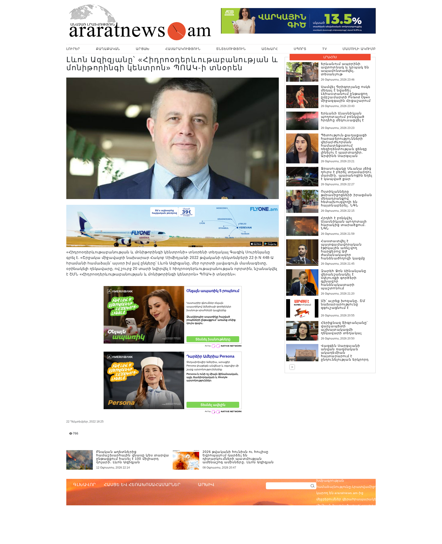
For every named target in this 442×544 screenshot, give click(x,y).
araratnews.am (368, 474)
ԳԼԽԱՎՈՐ (84, 484)
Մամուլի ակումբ (359, 49)
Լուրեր (73, 49)
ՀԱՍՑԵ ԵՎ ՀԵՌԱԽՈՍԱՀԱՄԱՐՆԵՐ (142, 484)
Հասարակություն (183, 49)
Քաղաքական (108, 49)
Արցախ (142, 49)
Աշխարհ (270, 49)
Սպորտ (300, 49)
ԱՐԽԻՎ (206, 484)
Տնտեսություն (231, 49)
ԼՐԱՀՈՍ (330, 57)
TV (324, 49)
